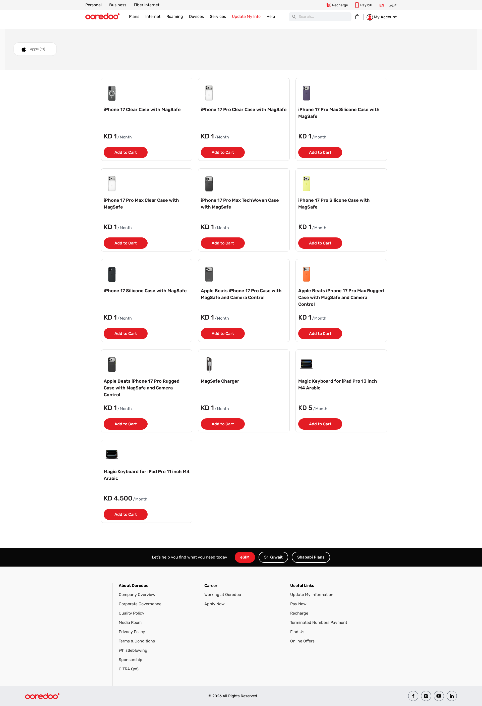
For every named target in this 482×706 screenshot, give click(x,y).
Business (117, 5)
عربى (393, 5)
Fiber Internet (146, 5)
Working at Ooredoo (222, 594)
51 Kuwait (273, 557)
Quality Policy (131, 613)
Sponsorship (130, 659)
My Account (385, 17)
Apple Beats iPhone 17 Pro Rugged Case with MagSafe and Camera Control (141, 387)
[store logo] (104, 16)
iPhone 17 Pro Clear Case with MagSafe (244, 109)
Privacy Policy (132, 631)
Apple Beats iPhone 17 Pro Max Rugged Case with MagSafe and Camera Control (341, 297)
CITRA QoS (129, 669)
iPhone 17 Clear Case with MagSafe (142, 109)
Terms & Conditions (137, 641)
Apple (37, 49)
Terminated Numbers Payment (318, 622)
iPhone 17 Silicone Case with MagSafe (145, 290)
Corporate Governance (140, 603)
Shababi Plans (311, 557)
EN (381, 5)
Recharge (340, 5)
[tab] (158, 627)
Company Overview (137, 594)
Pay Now (298, 603)
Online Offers (302, 641)
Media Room (130, 622)
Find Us (297, 631)
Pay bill (366, 5)
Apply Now (214, 603)
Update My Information (311, 594)
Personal (93, 5)
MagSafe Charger (220, 381)
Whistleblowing (133, 650)
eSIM (245, 557)
